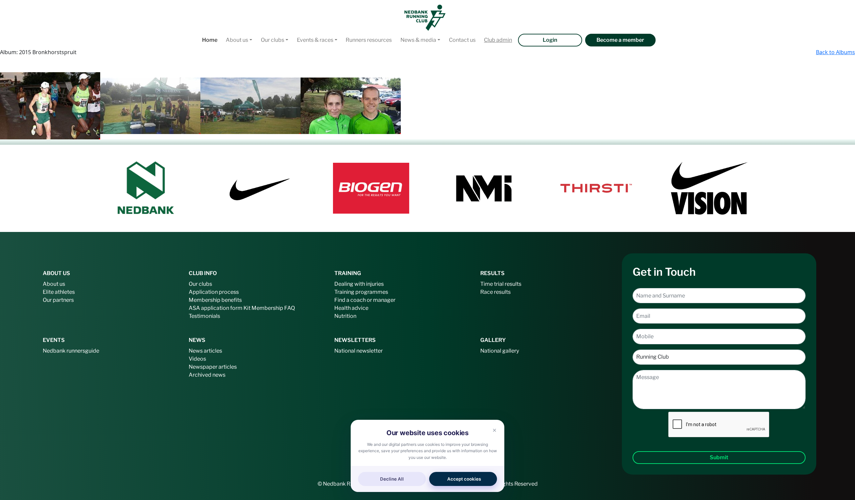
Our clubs (272, 40)
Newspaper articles (213, 367)
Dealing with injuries (359, 284)
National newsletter (358, 351)
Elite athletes (59, 292)
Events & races (315, 40)
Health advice (351, 308)
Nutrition (345, 316)
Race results (495, 292)
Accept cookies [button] (464, 479)
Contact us (462, 40)
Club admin (498, 40)
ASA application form (215, 308)
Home (209, 40)
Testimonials (204, 316)
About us (237, 40)
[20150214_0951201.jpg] (250, 105)
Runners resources (369, 40)
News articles (205, 351)
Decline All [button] (392, 479)
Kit (246, 308)
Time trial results (500, 284)
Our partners (58, 300)
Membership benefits (215, 300)
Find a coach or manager (364, 300)
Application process (214, 292)
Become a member (620, 40)
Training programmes (361, 292)
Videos (197, 359)
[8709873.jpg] (50, 105)
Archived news (207, 375)
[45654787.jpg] (351, 105)
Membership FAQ (273, 308)
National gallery (499, 351)
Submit (719, 457)
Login (550, 40)
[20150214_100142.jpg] (150, 105)
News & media (418, 40)
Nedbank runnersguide (71, 351)
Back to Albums (835, 52)
